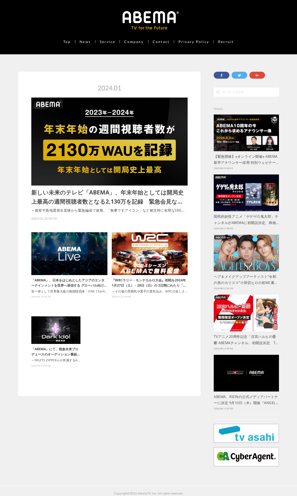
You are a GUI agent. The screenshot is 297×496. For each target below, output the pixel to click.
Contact (161, 41)
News (85, 41)
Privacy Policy (194, 41)
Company (133, 41)
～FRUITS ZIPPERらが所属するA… (55, 360)
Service (107, 41)
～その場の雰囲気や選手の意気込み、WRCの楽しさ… (150, 291)
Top (67, 41)
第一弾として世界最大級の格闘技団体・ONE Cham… (69, 291)
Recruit (226, 41)
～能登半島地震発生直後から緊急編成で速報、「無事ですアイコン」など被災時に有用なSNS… (108, 210)
